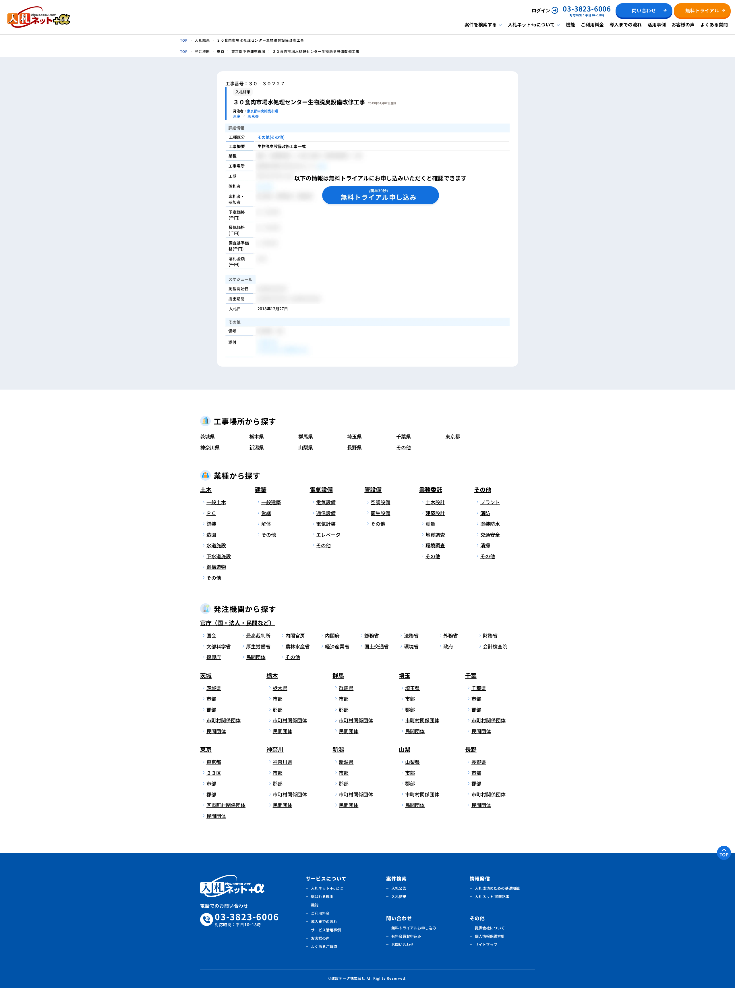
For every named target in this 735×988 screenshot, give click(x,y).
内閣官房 (295, 635)
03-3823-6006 (247, 919)
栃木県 (256, 436)
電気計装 (326, 523)
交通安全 (490, 534)
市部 (211, 698)
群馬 (338, 675)
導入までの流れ (626, 24)
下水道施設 (218, 556)
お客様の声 (683, 24)
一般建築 (271, 502)
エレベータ (328, 534)
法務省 (411, 635)
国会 (211, 635)
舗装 (211, 523)
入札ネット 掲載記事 (492, 896)
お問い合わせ (402, 944)
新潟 (338, 749)
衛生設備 (380, 513)
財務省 (490, 635)
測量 (430, 523)
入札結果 (398, 896)
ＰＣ (211, 513)
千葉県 (403, 436)
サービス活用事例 (326, 930)
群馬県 (305, 436)
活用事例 (656, 24)
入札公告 (398, 888)
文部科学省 (218, 646)
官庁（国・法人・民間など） (237, 623)
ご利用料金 (592, 24)
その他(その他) (271, 137)
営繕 (266, 513)
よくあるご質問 (324, 946)
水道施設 (216, 545)
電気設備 (321, 489)
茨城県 (207, 436)
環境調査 (435, 545)
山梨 (404, 749)
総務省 (371, 635)
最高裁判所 (258, 635)
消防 (485, 513)
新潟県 (256, 447)
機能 (570, 24)
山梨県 (305, 447)
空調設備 (380, 502)
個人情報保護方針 (490, 936)
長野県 (354, 447)
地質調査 (435, 534)
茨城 (206, 675)
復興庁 (213, 656)
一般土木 (216, 502)
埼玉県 (354, 436)
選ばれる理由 (322, 896)
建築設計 (435, 513)
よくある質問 (714, 24)
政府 (448, 646)
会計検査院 (495, 646)
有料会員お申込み (406, 936)
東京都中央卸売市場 (262, 110)
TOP (724, 854)
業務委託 (430, 489)
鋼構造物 (216, 566)
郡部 (211, 709)
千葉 (471, 675)
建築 (260, 489)
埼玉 (404, 675)
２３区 (213, 772)
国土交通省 (376, 646)
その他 (403, 447)
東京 (206, 749)
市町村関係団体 (223, 720)
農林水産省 (297, 646)
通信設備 (326, 513)
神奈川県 (210, 447)
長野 (471, 749)
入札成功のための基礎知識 (497, 888)
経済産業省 (337, 646)
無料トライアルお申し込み (413, 928)
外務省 (450, 635)
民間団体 (256, 656)
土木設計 (435, 502)
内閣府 (332, 635)
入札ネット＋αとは (327, 888)
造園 (211, 534)
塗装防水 (490, 523)
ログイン (541, 10)
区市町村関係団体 (224, 804)
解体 (266, 523)
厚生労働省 (258, 646)
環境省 (411, 646)
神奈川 (275, 749)
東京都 (452, 436)
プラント (490, 502)
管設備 (373, 489)
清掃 (485, 545)
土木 (206, 489)
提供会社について (490, 928)
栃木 (272, 675)
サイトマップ (486, 944)
